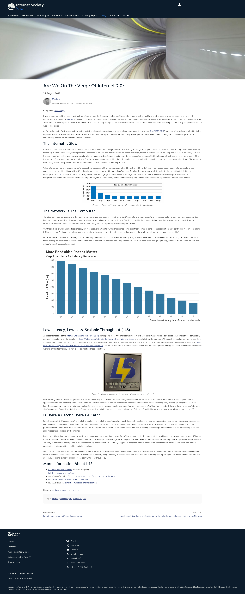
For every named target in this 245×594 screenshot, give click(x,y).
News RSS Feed (77, 558)
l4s (84, 498)
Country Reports (90, 15)
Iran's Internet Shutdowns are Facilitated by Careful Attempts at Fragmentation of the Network (161, 516)
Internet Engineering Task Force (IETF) (83, 336)
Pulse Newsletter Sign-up (19, 552)
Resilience (57, 15)
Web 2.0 (69, 119)
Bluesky (74, 541)
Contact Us (12, 546)
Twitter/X (75, 545)
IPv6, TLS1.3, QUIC (157, 131)
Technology (59, 110)
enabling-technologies (62, 498)
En (123, 16)
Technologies (42, 15)
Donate (11, 541)
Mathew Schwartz (60, 490)
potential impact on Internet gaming (81, 483)
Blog (104, 15)
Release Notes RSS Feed (81, 567)
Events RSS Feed (78, 563)
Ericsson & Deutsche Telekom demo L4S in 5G (68, 479)
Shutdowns (13, 15)
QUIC (60, 174)
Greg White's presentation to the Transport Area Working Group (106, 339)
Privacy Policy (12, 573)
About (112, 15)
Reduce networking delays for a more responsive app (92, 476)
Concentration (72, 15)
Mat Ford (56, 99)
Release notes (14, 562)
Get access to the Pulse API (20, 557)
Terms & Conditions (26, 573)
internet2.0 (77, 498)
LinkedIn (74, 550)
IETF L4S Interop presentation (61, 473)
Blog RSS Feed (77, 554)
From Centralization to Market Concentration (63, 516)
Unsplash (74, 490)
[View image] (123, 192)
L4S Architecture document (60, 469)
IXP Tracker (27, 15)
